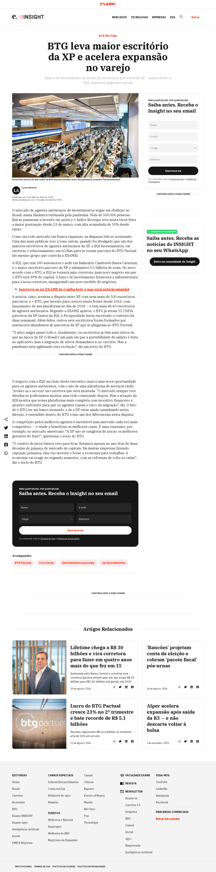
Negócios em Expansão (63, 840)
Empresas (159, 17)
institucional (23, 866)
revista (131, 783)
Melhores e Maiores (60, 820)
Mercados (119, 17)
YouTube (161, 782)
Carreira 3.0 (133, 805)
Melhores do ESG (59, 833)
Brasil (16, 788)
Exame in (131, 798)
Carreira (17, 795)
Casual (88, 775)
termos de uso (42, 866)
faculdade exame (137, 775)
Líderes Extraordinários (63, 782)
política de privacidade (91, 866)
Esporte (89, 788)
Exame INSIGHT (22, 815)
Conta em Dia (56, 788)
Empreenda (132, 845)
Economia (18, 802)
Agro (128, 838)
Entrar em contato (168, 818)
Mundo (88, 802)
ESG (172, 17)
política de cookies (63, 866)
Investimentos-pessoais (78, 562)
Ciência (88, 782)
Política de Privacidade (68, 538)
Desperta (131, 811)
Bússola (53, 802)
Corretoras (46, 562)
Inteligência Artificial (25, 829)
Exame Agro (20, 822)
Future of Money (94, 795)
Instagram (162, 795)
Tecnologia (139, 17)
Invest (16, 836)
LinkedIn (161, 788)
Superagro (54, 826)
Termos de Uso (47, 538)
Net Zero (89, 809)
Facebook (162, 802)
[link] (6, 427)
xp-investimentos (113, 562)
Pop (86, 815)
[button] (6, 419)
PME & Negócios (22, 842)
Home (16, 782)
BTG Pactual (23, 562)
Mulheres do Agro (59, 795)
